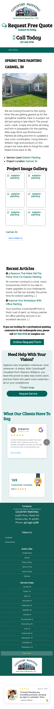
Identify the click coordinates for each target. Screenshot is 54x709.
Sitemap (27, 576)
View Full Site (27, 572)
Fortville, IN (27, 615)
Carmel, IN (31, 161)
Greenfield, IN (27, 643)
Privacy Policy (27, 562)
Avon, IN (27, 629)
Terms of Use (27, 567)
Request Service (28, 393)
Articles (27, 558)
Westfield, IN (27, 610)
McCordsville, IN (27, 619)
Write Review (10, 542)
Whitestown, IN (27, 647)
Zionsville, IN (27, 601)
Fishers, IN (27, 591)
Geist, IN (27, 596)
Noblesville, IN (27, 605)
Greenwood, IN (26, 633)
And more (27, 653)
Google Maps (27, 553)
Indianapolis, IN (27, 638)
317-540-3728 (20, 333)
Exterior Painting (31, 157)
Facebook (8, 537)
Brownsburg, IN (27, 624)
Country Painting (26, 511)
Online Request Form (27, 342)
